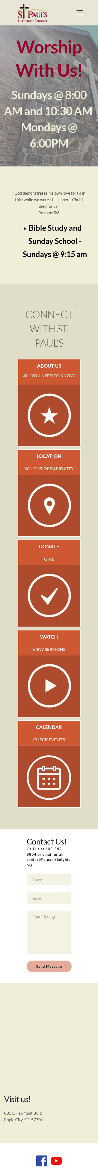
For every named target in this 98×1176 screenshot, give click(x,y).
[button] (79, 12)
